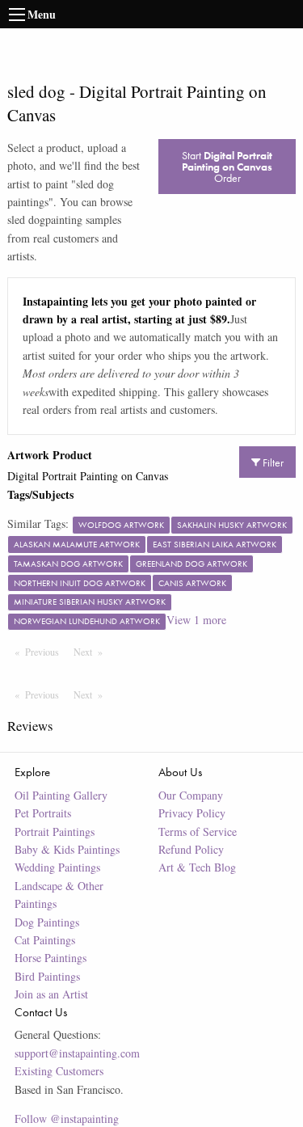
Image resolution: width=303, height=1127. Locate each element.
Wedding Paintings (57, 867)
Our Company (190, 795)
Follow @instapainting (67, 1118)
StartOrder (227, 166)
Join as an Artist (51, 994)
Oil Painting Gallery (61, 795)
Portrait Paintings (55, 831)
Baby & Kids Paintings (67, 849)
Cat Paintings (45, 940)
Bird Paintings (47, 976)
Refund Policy (191, 849)
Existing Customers (59, 1070)
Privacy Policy (191, 813)
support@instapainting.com (77, 1053)
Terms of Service (197, 831)
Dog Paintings (47, 922)
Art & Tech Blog (197, 867)
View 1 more (196, 619)
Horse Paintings (50, 957)
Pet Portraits (43, 813)
